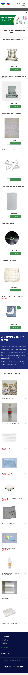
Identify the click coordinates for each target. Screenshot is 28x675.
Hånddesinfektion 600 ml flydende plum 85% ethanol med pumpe (12, 574)
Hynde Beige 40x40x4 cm (9, 260)
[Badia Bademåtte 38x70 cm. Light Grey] (11, 201)
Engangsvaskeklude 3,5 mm (8, 523)
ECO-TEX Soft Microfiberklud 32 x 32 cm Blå (12, 499)
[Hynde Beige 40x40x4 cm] (11, 275)
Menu (2, 13)
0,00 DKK (23, 5)
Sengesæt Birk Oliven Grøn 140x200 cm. (13, 39)
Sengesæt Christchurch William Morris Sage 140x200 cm (14, 77)
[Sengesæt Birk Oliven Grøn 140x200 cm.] (11, 54)
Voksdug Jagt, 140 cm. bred (8, 398)
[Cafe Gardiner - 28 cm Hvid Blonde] (11, 128)
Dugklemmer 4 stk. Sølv (8, 150)
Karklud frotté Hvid (6, 449)
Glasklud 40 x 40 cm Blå (7, 474)
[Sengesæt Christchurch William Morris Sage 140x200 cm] (11, 91)
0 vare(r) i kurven (20, 3)
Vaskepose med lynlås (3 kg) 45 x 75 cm (11, 623)
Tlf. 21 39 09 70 (4, 648)
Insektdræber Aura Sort (8, 223)
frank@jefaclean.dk (5, 645)
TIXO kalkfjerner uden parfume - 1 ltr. (10, 423)
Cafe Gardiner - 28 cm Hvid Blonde (11, 113)
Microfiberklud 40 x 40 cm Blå (8, 549)
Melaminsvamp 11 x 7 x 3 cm (8, 598)
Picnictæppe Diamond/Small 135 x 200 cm (13, 297)
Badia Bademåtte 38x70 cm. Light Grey (12, 186)
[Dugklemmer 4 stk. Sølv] (11, 164)
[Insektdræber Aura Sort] (11, 238)
